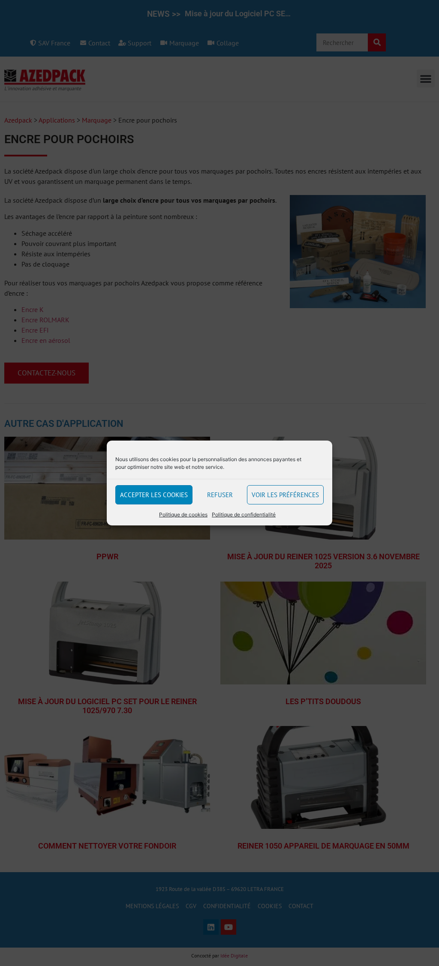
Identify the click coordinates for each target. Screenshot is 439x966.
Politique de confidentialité (244, 514)
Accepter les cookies (154, 495)
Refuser (220, 495)
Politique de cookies (183, 514)
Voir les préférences (285, 495)
